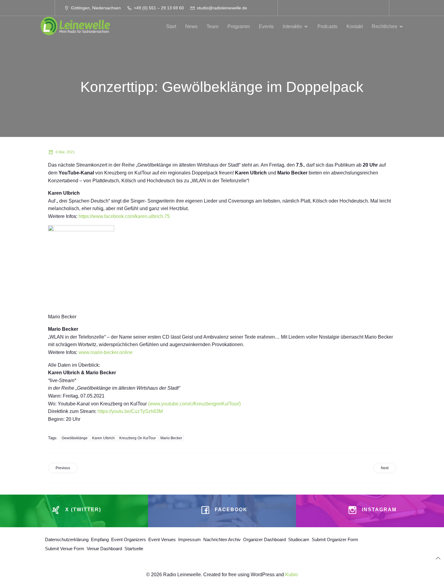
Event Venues (162, 539)
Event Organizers (128, 539)
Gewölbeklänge (75, 438)
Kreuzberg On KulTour (137, 438)
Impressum (189, 539)
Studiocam (298, 539)
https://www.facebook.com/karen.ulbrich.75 (124, 216)
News (191, 26)
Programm (238, 26)
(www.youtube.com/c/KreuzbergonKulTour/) (194, 403)
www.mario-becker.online (106, 352)
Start (171, 26)
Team (212, 26)
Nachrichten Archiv (222, 539)
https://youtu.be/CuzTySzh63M (130, 411)
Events (266, 26)
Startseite (133, 548)
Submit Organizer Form (335, 539)
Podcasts (327, 26)
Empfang (100, 539)
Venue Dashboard (104, 548)
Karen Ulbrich (103, 438)
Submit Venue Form (64, 548)
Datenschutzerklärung (66, 539)
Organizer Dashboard (264, 539)
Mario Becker (171, 438)
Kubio (291, 574)
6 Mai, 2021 (65, 152)
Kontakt (354, 26)
